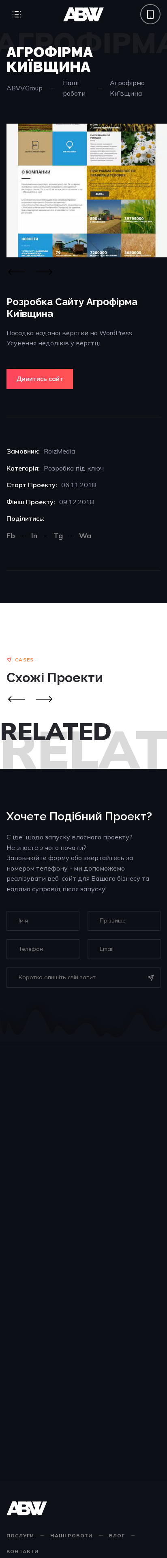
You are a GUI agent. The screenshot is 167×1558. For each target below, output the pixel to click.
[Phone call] (150, 14)
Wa (85, 535)
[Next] (44, 272)
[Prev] (16, 699)
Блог (117, 1535)
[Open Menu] (16, 14)
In (34, 535)
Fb (10, 535)
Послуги (20, 1535)
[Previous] (16, 272)
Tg (58, 535)
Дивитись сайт (39, 379)
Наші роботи (74, 88)
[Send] (151, 977)
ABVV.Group (24, 88)
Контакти (22, 1551)
